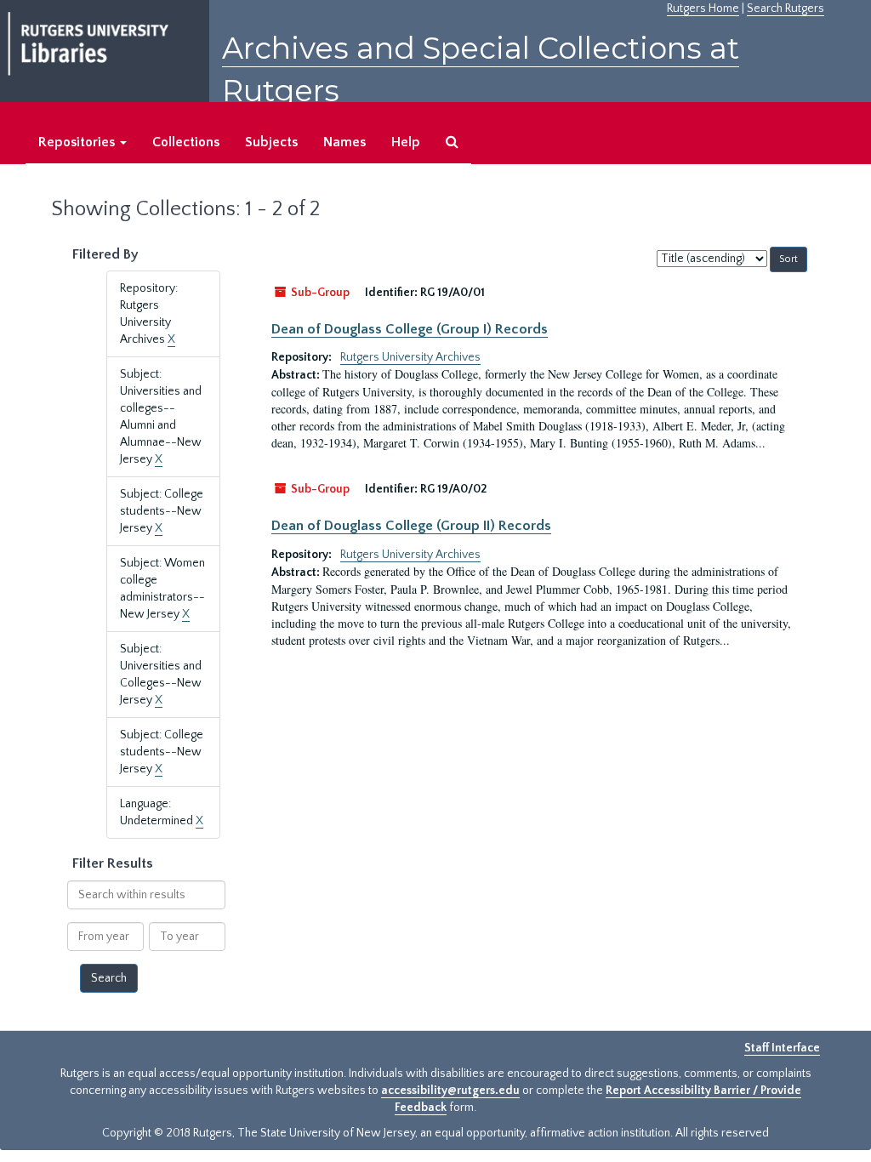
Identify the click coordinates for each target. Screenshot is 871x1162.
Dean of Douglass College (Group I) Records (409, 329)
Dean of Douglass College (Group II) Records (411, 525)
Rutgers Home (703, 8)
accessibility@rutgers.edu (450, 1090)
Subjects (271, 142)
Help (405, 142)
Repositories (78, 142)
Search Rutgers (785, 8)
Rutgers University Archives (410, 357)
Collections (185, 142)
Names (344, 142)
